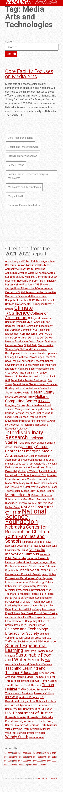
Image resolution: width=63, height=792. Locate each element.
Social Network (26, 641)
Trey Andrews (13, 693)
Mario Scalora (42, 483)
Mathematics (32, 487)
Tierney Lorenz (48, 680)
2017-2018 (46, 753)
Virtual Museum (41, 729)
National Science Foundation (25, 517)
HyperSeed (35, 416)
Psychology (23, 593)
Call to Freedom (23, 284)
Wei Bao (41, 732)
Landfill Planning (48, 471)
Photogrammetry (26, 586)
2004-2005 (13, 765)
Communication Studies (18, 322)
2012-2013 (42, 757)
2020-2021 (17, 753)
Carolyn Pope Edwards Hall (20, 288)
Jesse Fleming (16, 165)
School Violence (36, 625)
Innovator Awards (46, 420)
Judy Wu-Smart (24, 463)
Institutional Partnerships (19, 424)
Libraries (52, 475)
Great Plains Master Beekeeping (29, 380)
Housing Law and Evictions (20, 413)
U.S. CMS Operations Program (22, 697)
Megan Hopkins (46, 490)
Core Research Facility (20, 137)
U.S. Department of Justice (29, 713)
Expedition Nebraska (16, 368)
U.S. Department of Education (35, 709)
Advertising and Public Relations (23, 261)
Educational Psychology (28, 357)
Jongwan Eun (20, 455)
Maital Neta (12, 483)
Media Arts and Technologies (24, 187)
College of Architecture (26, 315)
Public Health (38, 593)
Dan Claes (33, 337)
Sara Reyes (35, 617)
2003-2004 (23, 765)
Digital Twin (30, 345)
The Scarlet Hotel (44, 676)
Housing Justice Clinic (43, 409)
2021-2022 (8, 753)
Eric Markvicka (48, 364)
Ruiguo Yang (34, 609)
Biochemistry (24, 280)
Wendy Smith (16, 737)
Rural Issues (48, 609)
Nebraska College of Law (36, 541)
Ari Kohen (40, 272)
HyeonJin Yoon (19, 416)
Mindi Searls (29, 499)
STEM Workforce (46, 641)
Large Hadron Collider (17, 475)
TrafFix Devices (27, 689)
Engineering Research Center (36, 361)
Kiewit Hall (11, 471)
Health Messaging (15, 397)
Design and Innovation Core (23, 146)
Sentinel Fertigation (34, 637)
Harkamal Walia (23, 388)
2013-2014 (32, 757)
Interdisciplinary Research (22, 155)
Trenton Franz (44, 689)
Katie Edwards (32, 467)
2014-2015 (23, 757)
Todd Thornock (32, 685)
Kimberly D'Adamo (28, 471)
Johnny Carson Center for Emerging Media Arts (28, 176)
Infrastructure (27, 420)
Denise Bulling (36, 341)
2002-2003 (32, 765)
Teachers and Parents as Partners (32, 664)
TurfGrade (27, 693)
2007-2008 (37, 761)
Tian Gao (35, 680)
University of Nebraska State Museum (35, 725)
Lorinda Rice (43, 479)
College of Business (39, 318)
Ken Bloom (47, 467)
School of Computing (25, 621)
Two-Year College (44, 693)
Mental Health (17, 495)
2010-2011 (8, 761)
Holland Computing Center (27, 398)
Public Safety (21, 597)
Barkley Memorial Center (30, 276)
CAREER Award (41, 284)
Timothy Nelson (14, 685)
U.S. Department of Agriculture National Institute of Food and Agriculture (30, 701)
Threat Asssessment (17, 680)
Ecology (9, 357)
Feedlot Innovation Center (34, 376)
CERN (32, 300)
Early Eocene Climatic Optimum (39, 353)
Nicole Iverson (37, 566)
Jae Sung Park (28, 442)
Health (26, 392)
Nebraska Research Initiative (24, 205)
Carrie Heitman (44, 288)
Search (9, 41)
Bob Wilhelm (39, 280)
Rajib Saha (35, 597)
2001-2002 (42, 765)
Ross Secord (19, 609)
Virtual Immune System (18, 729)
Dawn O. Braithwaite (16, 341)
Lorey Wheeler (27, 479)
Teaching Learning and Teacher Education (25, 670)
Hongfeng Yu (12, 405)
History (30, 397)
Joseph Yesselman (39, 455)
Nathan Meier (12, 507)
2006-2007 (46, 761)
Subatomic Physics (35, 651)
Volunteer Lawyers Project (20, 732)
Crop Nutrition (19, 337)
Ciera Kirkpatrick (45, 300)
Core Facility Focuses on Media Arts (29, 73)
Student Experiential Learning (26, 648)
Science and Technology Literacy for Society (26, 631)
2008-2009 (27, 761)
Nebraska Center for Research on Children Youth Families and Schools (27, 534)
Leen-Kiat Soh (38, 475)
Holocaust (44, 401)
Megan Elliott (15, 196)
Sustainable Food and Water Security (28, 657)
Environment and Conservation (22, 364)
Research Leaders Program (33, 605)
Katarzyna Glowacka (45, 463)
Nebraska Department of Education (25, 545)
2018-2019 (37, 753)
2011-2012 (52, 757)
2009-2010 (17, 761)
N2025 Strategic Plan (40, 503)
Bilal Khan (10, 280)
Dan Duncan (46, 337)
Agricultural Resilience (38, 265)
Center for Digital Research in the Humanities (30, 292)
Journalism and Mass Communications (26, 459)
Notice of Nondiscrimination (48, 778)
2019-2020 (27, 753)
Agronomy (11, 269)
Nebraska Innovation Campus (25, 551)
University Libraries (15, 717)
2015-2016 (13, 757)
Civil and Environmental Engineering (25, 304)
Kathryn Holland (14, 467)
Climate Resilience (19, 310)
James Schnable (46, 442)
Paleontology (36, 582)
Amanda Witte (26, 272)
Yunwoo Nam (36, 737)
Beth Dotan (50, 276)
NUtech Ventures (31, 570)
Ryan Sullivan (12, 613)
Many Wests (26, 483)
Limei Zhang (12, 479)
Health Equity (42, 392)
